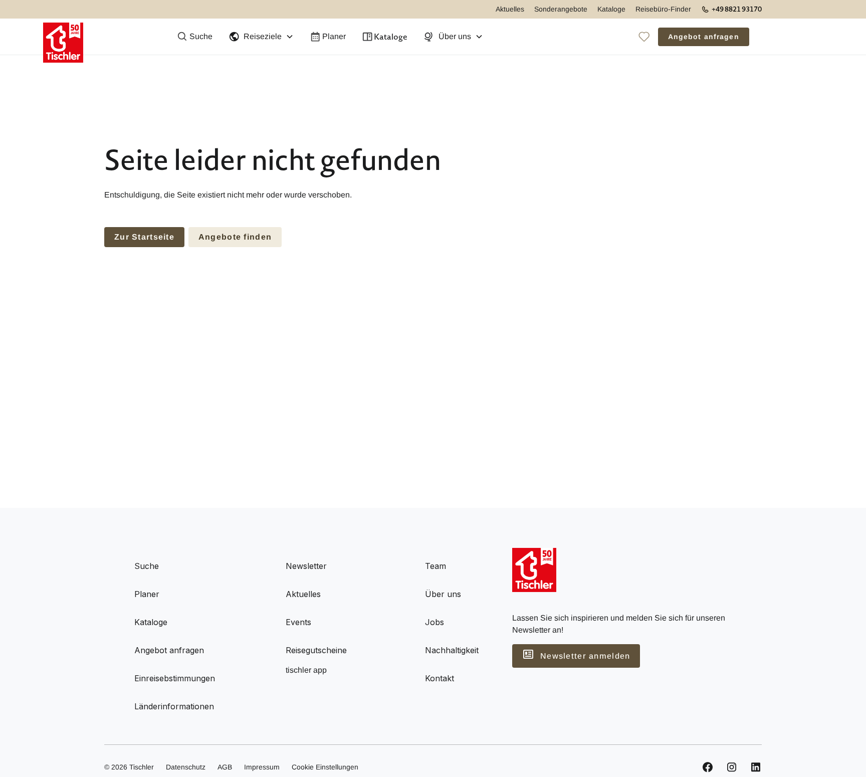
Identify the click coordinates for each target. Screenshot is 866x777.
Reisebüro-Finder (663, 9)
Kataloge (611, 9)
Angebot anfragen (703, 37)
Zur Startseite (144, 237)
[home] (63, 37)
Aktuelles (510, 9)
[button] (261, 37)
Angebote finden (235, 237)
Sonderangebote (560, 9)
